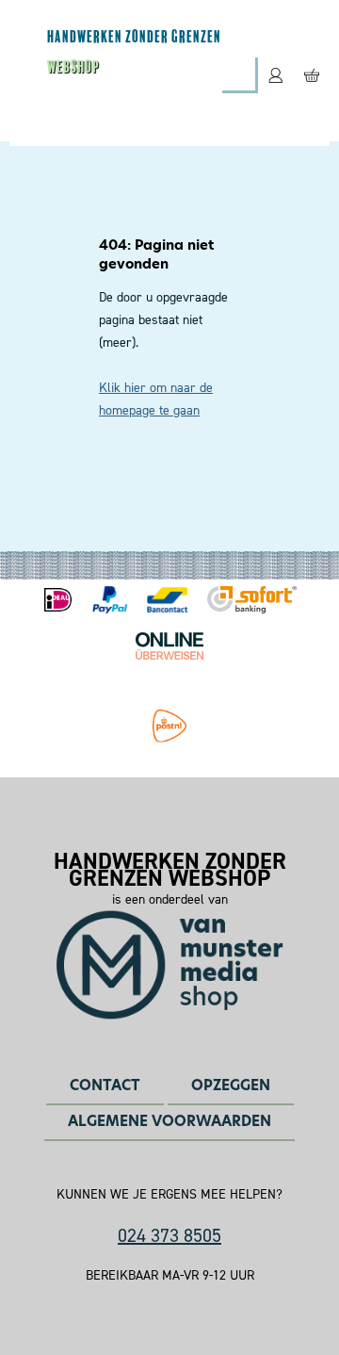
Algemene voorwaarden (169, 1121)
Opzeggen (230, 1085)
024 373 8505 (169, 1235)
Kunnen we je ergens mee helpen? (169, 1194)
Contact (105, 1085)
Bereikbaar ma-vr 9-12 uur (170, 1275)
